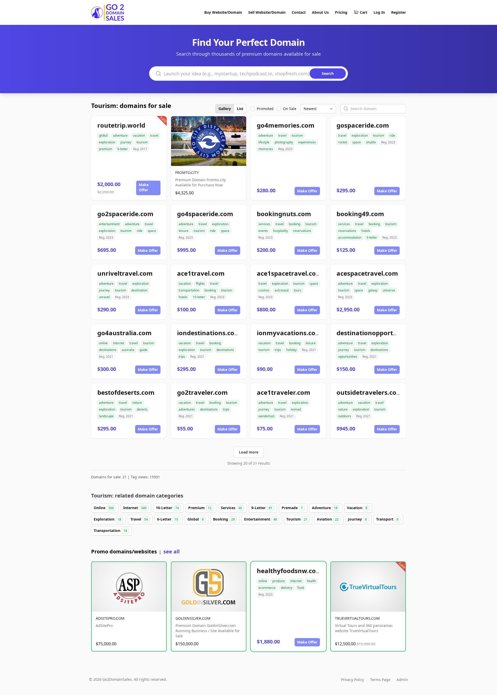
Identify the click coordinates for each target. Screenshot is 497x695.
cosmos (263, 290)
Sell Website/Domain (267, 12)
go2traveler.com (202, 392)
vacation (139, 135)
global (103, 135)
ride (392, 135)
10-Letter (167, 507)
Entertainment (260, 519)
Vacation (357, 507)
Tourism (297, 519)
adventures (187, 409)
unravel (104, 297)
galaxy (372, 290)
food (300, 588)
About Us (320, 12)
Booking (224, 519)
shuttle (371, 142)
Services (231, 507)
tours (297, 290)
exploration (107, 142)
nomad (296, 409)
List (240, 108)
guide (144, 350)
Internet (135, 507)
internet (118, 343)
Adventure (325, 507)
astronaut (282, 290)
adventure (120, 135)
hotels (365, 231)
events (263, 231)
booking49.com (360, 213)
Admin (402, 679)
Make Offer (144, 187)
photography (284, 142)
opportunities (347, 356)
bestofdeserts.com (126, 392)
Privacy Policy (352, 679)
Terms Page (380, 679)
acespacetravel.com (367, 273)
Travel (139, 519)
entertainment (109, 224)
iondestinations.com (208, 332)
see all (171, 551)
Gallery (224, 108)
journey (125, 142)
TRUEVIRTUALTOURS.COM (357, 618)
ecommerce (267, 588)
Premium (199, 507)
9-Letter (261, 507)
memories (265, 149)
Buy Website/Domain (223, 12)
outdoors (344, 416)
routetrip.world (121, 125)
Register (398, 12)
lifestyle (263, 142)
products (278, 581)
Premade (292, 507)
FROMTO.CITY (187, 172)
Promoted (265, 108)
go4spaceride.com (205, 213)
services (264, 224)
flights (200, 283)
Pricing (341, 12)
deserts (142, 409)
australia (128, 350)
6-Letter (167, 519)
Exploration (107, 519)
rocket (342, 142)
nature (137, 402)
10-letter (199, 297)
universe (389, 290)
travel (154, 135)
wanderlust (266, 416)
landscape (106, 416)
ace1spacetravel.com (289, 273)
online (103, 343)
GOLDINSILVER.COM (193, 618)
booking (294, 224)
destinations (107, 350)
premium (105, 149)
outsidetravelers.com (370, 392)
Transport (387, 519)
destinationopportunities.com (383, 332)
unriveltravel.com (125, 273)
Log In (379, 12)
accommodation (349, 237)
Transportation (110, 530)
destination (139, 290)
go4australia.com (124, 332)
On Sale (289, 108)
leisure (183, 231)
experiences (307, 142)
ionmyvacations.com (289, 332)
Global (195, 519)
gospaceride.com (363, 125)
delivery (286, 588)
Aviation (328, 519)
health (311, 581)
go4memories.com (286, 125)
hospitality (280, 231)
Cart (363, 12)
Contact (299, 12)
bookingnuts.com (284, 213)
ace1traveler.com (283, 392)
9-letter (122, 149)
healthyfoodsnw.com (289, 570)
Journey (357, 519)
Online (104, 507)
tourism (142, 142)
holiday (291, 350)
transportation (189, 290)
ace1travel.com (201, 273)
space (356, 142)
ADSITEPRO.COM (110, 618)
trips (182, 356)
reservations (302, 231)
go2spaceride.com (125, 213)
